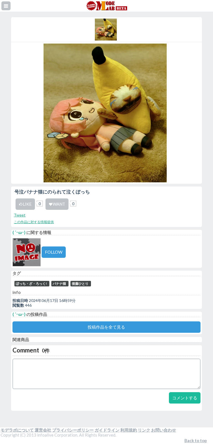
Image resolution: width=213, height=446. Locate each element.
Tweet (20, 215)
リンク (144, 429)
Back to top (195, 440)
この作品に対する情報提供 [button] (34, 222)
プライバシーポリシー (73, 429)
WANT (59, 203)
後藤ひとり (80, 283)
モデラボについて (17, 429)
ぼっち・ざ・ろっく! (31, 283)
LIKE (27, 203)
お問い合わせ (163, 429)
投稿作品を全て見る (106, 326)
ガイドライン (107, 429)
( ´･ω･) (19, 232)
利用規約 (128, 429)
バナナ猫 (59, 283)
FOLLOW (53, 252)
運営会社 (43, 429)
